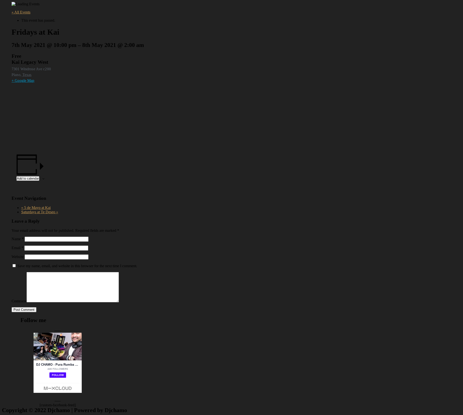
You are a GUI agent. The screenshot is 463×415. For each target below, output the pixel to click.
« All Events (21, 12)
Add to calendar (28, 178)
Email (17, 248)
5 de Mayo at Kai (36, 208)
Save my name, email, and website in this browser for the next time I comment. (77, 266)
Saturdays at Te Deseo (39, 212)
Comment (19, 301)
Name (18, 239)
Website (18, 257)
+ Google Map (23, 80)
